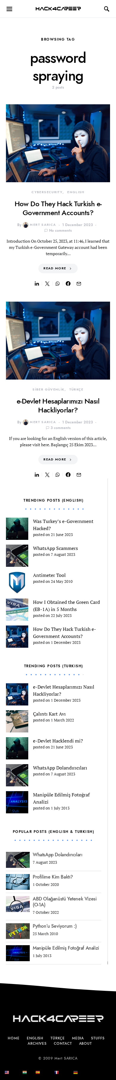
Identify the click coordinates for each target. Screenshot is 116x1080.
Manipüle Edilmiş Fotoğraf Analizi (66, 948)
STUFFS (97, 1038)
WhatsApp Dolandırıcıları (60, 767)
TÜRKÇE (76, 389)
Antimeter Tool (49, 575)
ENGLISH (75, 192)
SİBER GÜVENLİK (48, 389)
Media (78, 1038)
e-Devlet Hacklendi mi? (58, 740)
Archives (37, 1043)
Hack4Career (58, 9)
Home (14, 1038)
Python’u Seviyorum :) (55, 926)
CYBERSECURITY (47, 192)
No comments (60, 230)
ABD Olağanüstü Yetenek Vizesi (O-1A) (64, 902)
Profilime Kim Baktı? (53, 877)
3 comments (60, 427)
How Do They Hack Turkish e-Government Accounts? (58, 208)
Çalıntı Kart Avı (49, 714)
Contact (63, 1043)
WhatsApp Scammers (55, 548)
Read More (54, 268)
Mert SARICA (43, 225)
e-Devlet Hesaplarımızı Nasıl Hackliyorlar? (58, 405)
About (85, 1043)
